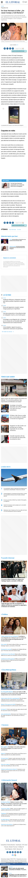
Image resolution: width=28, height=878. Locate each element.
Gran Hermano (12, 229)
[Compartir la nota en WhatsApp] (10, 48)
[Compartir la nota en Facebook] (4, 48)
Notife (14, 849)
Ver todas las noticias (7, 331)
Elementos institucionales (21, 861)
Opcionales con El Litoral (11, 862)
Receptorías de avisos (21, 859)
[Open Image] (3, 25)
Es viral (19, 229)
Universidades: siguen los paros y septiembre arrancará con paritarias (13, 327)
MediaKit (20, 862)
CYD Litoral (24, 844)
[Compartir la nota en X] (7, 48)
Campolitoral (4, 844)
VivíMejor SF (21, 847)
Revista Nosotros (11, 844)
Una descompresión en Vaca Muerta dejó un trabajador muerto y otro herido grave (14, 313)
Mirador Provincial (13, 847)
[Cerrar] (25, 51)
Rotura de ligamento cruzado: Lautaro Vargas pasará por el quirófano (13, 307)
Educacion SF (20, 849)
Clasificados (18, 844)
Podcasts (6, 847)
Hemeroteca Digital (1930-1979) (8, 859)
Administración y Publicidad (7, 861)
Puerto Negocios (9, 849)
